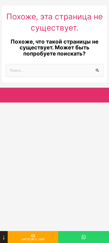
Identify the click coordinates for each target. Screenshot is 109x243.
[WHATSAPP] (83, 237)
